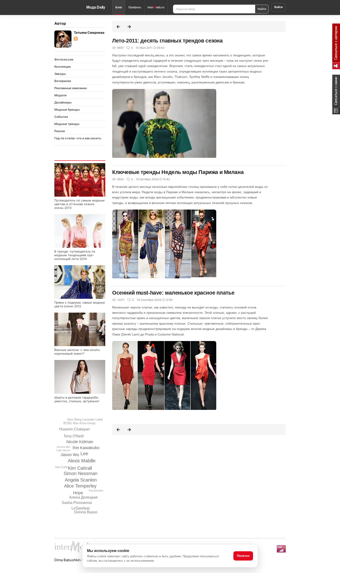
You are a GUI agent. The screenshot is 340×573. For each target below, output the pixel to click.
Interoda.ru (156, 7)
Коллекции (62, 66)
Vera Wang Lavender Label (85, 419)
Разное (59, 131)
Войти (278, 7)
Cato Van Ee (63, 450)
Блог (118, 7)
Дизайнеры (62, 102)
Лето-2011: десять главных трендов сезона (167, 41)
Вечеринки (62, 81)
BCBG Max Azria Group (79, 423)
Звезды (60, 74)
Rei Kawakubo (86, 447)
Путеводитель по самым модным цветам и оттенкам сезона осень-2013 (79, 204)
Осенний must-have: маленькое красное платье (173, 293)
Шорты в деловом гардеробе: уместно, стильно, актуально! (76, 399)
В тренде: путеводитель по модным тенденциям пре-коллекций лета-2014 (74, 255)
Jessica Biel (63, 446)
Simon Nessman (80, 473)
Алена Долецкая (83, 497)
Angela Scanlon (81, 479)
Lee (84, 453)
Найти (262, 9)
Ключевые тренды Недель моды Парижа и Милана (178, 172)
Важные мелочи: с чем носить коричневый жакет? (77, 351)
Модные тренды (66, 124)
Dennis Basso (85, 512)
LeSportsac (80, 508)
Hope (78, 493)
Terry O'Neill (74, 436)
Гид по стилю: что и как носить (77, 138)
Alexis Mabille (82, 460)
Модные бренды (67, 109)
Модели (60, 95)
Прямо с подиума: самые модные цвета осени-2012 (79, 304)
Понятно (243, 556)
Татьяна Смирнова (89, 32)
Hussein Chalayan (74, 429)
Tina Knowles (95, 490)
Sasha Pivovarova (77, 503)
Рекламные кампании (70, 88)
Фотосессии (63, 59)
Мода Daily (95, 7)
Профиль (134, 7)
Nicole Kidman (79, 441)
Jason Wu (70, 454)
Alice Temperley (80, 485)
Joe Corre (61, 467)
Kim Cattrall (80, 468)
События (61, 117)
